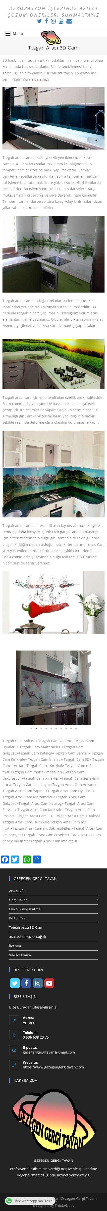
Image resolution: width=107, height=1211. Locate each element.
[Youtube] (61, 21)
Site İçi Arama (20, 955)
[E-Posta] (68, 21)
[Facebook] (46, 21)
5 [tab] (51, 728)
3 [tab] (41, 728)
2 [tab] (36, 728)
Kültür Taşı (17, 918)
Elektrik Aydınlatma (25, 909)
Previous (9, 687)
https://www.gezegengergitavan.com (53, 1067)
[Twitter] (39, 21)
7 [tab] (60, 728)
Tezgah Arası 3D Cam (25, 927)
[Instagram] (53, 21)
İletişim (15, 946)
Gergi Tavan (18, 900)
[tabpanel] (53, 688)
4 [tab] (46, 728)
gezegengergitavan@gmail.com (49, 1052)
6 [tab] (56, 728)
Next (97, 687)
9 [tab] (70, 728)
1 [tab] (31, 728)
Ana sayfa (17, 890)
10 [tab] (75, 728)
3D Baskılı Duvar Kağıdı (27, 936)
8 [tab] (65, 728)
